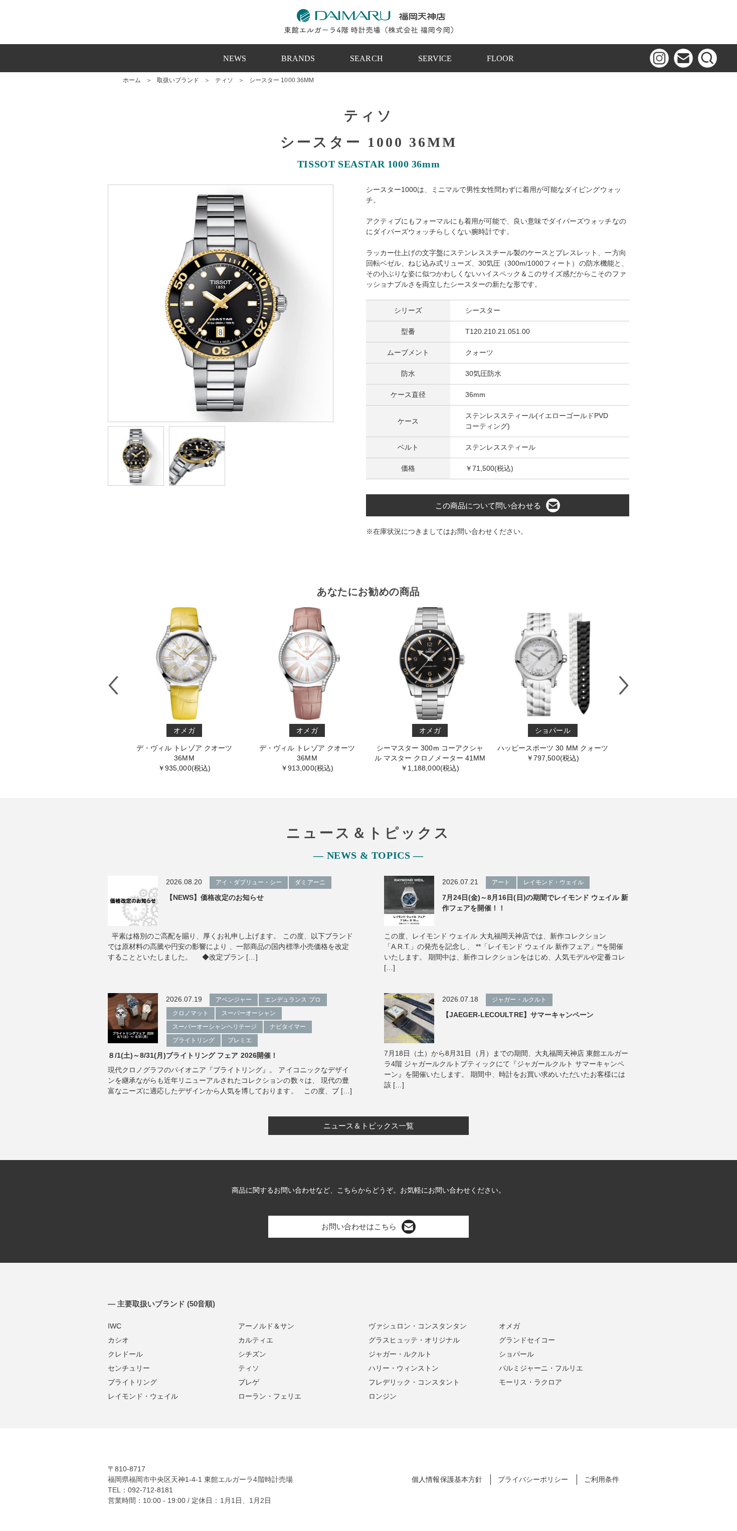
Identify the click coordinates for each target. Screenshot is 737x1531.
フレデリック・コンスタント (414, 1382)
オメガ (509, 1326)
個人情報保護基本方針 (447, 1479)
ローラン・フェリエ (269, 1396)
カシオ (118, 1340)
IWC (114, 1326)
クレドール (125, 1354)
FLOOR (500, 58)
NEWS (234, 58)
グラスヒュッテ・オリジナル (414, 1340)
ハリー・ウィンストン (403, 1368)
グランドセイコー (527, 1340)
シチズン (252, 1354)
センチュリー (129, 1368)
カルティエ (255, 1340)
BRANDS (298, 58)
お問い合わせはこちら (359, 1226)
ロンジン (382, 1396)
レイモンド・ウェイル (143, 1396)
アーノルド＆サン (266, 1326)
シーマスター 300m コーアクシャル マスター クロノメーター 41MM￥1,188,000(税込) (423, 749)
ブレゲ (248, 1382)
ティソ (224, 80)
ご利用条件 (601, 1479)
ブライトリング (132, 1382)
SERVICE (435, 58)
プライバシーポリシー (533, 1479)
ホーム (132, 80)
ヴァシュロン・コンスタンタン (417, 1326)
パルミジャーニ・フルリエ (541, 1368)
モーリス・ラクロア (530, 1382)
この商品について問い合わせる (487, 505)
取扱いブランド (178, 80)
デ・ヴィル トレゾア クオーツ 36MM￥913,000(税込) (300, 749)
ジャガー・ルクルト (400, 1354)
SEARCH (366, 58)
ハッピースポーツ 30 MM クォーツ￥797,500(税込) (546, 744)
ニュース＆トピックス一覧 (368, 1125)
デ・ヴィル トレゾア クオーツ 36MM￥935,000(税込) (178, 749)
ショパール (516, 1354)
